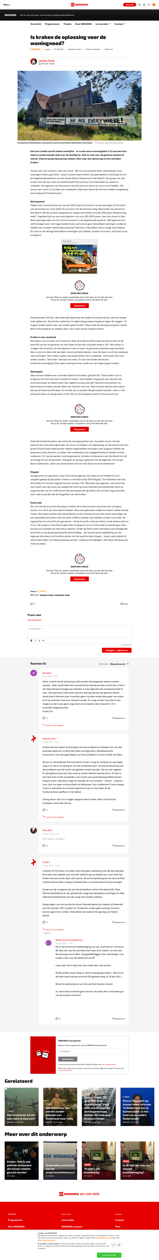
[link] (33, 61)
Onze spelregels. (35, 620)
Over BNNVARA (83, 23)
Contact (119, 23)
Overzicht (36, 23)
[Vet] (31, 641)
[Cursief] (35, 641)
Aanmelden (67, 1059)
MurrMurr (47, 830)
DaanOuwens (49, 738)
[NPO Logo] (154, 5)
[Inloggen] (148, 4)
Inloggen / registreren (117, 650)
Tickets (67, 23)
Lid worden (102, 23)
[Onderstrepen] (39, 641)
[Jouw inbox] (144, 4)
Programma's (52, 23)
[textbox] (79, 632)
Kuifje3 (46, 862)
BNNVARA (10, 15)
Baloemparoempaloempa (69, 939)
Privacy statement (65, 1070)
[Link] (43, 641)
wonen (47, 49)
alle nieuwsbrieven (109, 1064)
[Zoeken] (139, 4)
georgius (47, 672)
